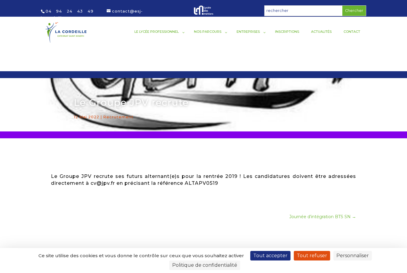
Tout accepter (270, 255)
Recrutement (118, 117)
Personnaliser (352, 255)
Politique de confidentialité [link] (204, 265)
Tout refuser (312, 255)
